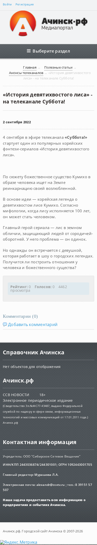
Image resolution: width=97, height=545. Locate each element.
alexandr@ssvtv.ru (50, 485)
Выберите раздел (51, 51)
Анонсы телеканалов (26, 72)
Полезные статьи (58, 67)
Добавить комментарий (32, 324)
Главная (29, 67)
